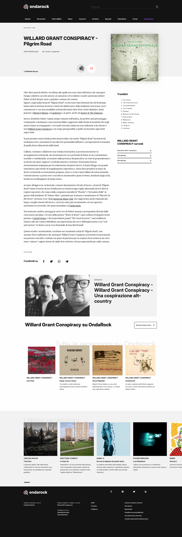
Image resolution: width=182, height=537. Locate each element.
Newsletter (128, 509)
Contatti (94, 506)
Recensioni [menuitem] (41, 19)
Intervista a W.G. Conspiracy (126, 150)
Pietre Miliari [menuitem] (57, 19)
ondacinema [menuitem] (148, 19)
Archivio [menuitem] (95, 19)
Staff (92, 503)
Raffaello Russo (31, 71)
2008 (33, 28)
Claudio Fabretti (29, 505)
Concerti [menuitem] (82, 19)
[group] (40, 448)
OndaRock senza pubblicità (134, 512)
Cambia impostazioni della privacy (136, 519)
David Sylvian (39, 218)
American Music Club (63, 199)
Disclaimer (128, 506)
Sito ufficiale (121, 155)
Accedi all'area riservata (133, 515)
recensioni (27, 28)
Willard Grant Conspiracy (40, 129)
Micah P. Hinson (40, 113)
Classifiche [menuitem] (122, 19)
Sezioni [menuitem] (27, 19)
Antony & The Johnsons (92, 113)
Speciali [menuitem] (108, 19)
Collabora (94, 509)
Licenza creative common (133, 503)
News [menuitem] (70, 19)
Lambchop (56, 113)
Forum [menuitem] (135, 19)
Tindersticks (75, 205)
